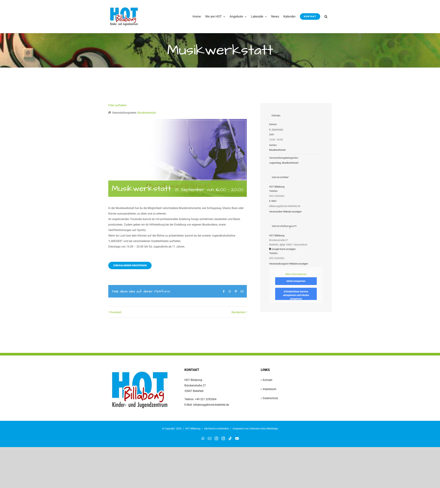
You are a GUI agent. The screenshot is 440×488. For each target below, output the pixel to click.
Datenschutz (270, 398)
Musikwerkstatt (277, 150)
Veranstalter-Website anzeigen (285, 211)
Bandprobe (238, 312)
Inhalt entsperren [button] (296, 281)
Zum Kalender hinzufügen (130, 265)
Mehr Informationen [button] (296, 274)
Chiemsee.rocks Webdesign (263, 428)
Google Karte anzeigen (284, 249)
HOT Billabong (276, 186)
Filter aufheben (117, 105)
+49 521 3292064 (205, 399)
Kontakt (267, 380)
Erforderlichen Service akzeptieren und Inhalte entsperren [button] (296, 295)
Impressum (269, 389)
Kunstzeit (115, 312)
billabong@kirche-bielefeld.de (211, 404)
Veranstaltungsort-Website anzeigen (288, 263)
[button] (325, 16)
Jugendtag (275, 162)
